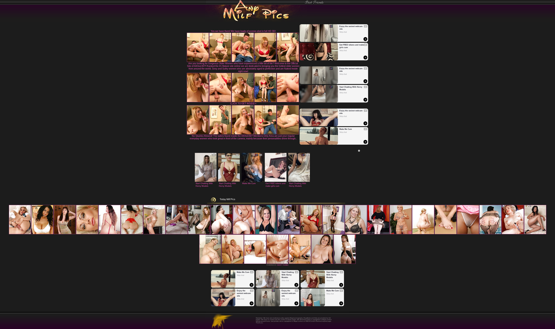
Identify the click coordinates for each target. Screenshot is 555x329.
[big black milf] (177, 234)
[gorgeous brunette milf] (255, 263)
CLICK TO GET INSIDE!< (243, 103)
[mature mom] (199, 234)
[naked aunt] (222, 234)
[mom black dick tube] (535, 234)
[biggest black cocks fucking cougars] (311, 234)
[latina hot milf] (356, 234)
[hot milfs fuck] (322, 263)
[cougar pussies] (289, 234)
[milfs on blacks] (244, 234)
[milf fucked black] (210, 263)
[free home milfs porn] (401, 234)
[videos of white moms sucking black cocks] (277, 263)
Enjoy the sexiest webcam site (351, 27)
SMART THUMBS (282, 265)
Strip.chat (343, 32)
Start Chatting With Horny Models (351, 88)
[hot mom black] (345, 263)
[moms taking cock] (132, 234)
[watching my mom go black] (87, 234)
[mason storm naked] (154, 234)
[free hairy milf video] (300, 263)
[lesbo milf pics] (378, 234)
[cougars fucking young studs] (110, 234)
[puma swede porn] (20, 234)
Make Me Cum (345, 129)
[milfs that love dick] (446, 234)
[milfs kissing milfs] (266, 234)
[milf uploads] (468, 234)
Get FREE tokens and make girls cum (351, 46)
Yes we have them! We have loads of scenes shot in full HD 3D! (243, 31)
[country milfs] (42, 234)
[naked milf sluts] (423, 234)
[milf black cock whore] (334, 234)
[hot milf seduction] (65, 234)
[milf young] (233, 263)
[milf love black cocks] (513, 234)
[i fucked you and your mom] (490, 234)
